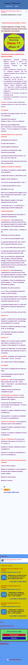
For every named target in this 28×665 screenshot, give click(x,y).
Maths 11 (7, 489)
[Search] (26, 3)
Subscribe (14, 638)
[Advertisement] (14, 538)
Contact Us (9, 6)
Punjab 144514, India (13, 492)
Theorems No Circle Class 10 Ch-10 (13, 559)
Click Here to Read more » (18, 581)
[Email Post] (4, 487)
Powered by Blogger (15, 659)
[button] (26, 11)
